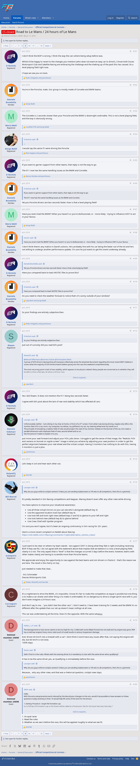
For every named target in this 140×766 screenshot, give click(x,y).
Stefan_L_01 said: (31, 625)
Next (47, 46)
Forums (17, 17)
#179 (135, 620)
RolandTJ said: (29, 355)
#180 (135, 684)
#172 (135, 331)
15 (41, 46)
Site (132, 758)
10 (29, 46)
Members (46, 17)
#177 (135, 541)
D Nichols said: (30, 139)
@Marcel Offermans (32, 359)
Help (127, 758)
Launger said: (29, 420)
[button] (38, 17)
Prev (6, 46)
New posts (5, 22)
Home (6, 17)
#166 (135, 183)
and (38, 78)
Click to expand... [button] (80, 377)
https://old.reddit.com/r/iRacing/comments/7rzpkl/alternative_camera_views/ (58, 534)
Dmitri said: (28, 650)
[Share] (130, 51)
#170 (135, 281)
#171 (135, 307)
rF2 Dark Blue (9, 758)
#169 (135, 258)
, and (37, 582)
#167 (135, 209)
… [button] (15, 46)
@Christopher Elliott (63, 359)
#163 (135, 111)
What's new (30, 17)
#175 (135, 459)
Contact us (91, 758)
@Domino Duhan (47, 359)
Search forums (18, 22)
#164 (135, 134)
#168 (135, 232)
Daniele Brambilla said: (33, 264)
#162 (135, 85)
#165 (135, 160)
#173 (135, 391)
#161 (135, 51)
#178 (135, 589)
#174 (135, 414)
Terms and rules (103, 758)
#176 (135, 482)
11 (33, 46)
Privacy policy (117, 758)
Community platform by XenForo (70, 764)
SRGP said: (28, 689)
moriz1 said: (28, 238)
